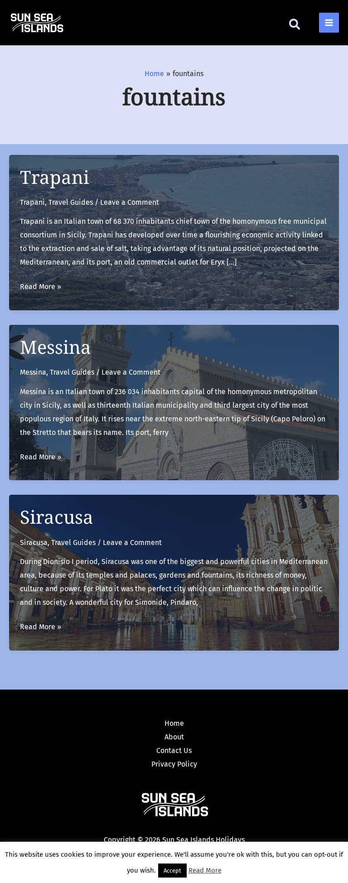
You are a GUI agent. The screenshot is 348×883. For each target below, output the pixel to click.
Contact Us (174, 750)
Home (174, 723)
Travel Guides (70, 202)
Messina (55, 346)
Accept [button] (172, 870)
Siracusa (56, 516)
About (174, 737)
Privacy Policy (174, 764)
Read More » (40, 286)
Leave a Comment (129, 202)
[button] (295, 26)
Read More (205, 870)
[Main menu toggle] (329, 23)
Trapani (54, 176)
